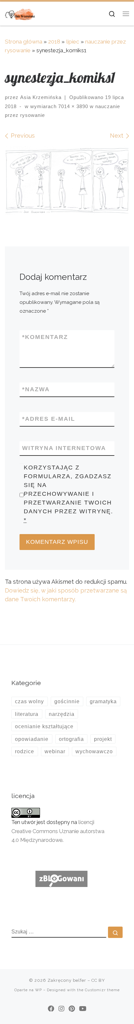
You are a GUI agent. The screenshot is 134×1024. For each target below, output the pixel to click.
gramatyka (103, 701)
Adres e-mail (48, 419)
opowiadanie (31, 739)
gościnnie (67, 701)
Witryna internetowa (64, 448)
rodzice (24, 751)
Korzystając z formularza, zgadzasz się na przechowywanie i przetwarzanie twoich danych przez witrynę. (68, 494)
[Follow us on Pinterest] (72, 1009)
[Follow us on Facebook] (51, 1009)
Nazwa (36, 389)
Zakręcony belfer (66, 980)
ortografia (71, 739)
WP (38, 990)
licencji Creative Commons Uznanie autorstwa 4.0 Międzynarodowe (57, 831)
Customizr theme (102, 990)
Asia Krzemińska (40, 97)
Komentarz (45, 337)
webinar (55, 751)
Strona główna (23, 41)
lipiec (72, 41)
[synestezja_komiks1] (67, 180)
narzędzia (61, 714)
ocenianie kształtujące (44, 726)
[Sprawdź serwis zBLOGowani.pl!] (61, 878)
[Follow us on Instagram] (61, 1009)
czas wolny (29, 701)
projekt (103, 739)
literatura (26, 714)
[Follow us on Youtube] (83, 1009)
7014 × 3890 (72, 106)
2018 (54, 41)
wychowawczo (94, 751)
